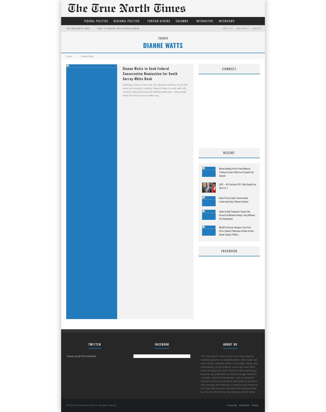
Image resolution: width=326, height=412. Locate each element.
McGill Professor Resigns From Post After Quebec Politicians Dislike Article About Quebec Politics (236, 230)
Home (69, 56)
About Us (228, 28)
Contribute (242, 28)
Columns (182, 21)
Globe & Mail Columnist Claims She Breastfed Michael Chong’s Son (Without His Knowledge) (237, 215)
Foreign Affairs (159, 21)
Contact (256, 28)
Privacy (255, 405)
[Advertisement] (229, 121)
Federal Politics (96, 21)
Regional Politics (127, 21)
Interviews (227, 21)
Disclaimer (244, 405)
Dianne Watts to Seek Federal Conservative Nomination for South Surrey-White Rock (150, 73)
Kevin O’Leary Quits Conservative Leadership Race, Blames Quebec (233, 199)
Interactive (204, 21)
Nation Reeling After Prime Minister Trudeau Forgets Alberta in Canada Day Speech (236, 172)
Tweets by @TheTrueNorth (81, 356)
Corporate (232, 405)
